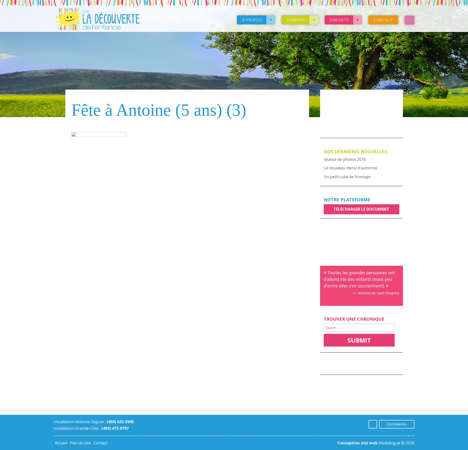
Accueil (61, 443)
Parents (296, 20)
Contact (383, 20)
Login (409, 20)
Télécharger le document (361, 209)
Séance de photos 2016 (345, 159)
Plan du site (80, 443)
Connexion (397, 424)
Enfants (339, 20)
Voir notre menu (344, 96)
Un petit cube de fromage (347, 176)
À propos (252, 20)
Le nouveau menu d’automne (350, 168)
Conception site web (357, 443)
